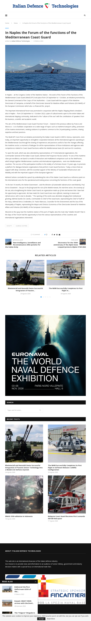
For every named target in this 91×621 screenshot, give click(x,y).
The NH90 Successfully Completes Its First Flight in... (66, 289)
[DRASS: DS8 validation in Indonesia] (24, 494)
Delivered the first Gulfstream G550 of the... (22, 589)
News (16, 23)
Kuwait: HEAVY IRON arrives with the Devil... (24, 602)
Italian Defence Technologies (21, 41)
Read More (51, 619)
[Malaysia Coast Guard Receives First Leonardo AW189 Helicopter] (67, 494)
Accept (41, 619)
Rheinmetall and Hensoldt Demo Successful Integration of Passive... (25, 289)
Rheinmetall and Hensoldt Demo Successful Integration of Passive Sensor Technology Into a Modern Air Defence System (24, 467)
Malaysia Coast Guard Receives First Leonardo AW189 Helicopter (66, 517)
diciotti (9, 226)
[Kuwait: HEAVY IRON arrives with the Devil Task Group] (7, 603)
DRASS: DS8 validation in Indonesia (19, 516)
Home (7, 23)
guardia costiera (21, 226)
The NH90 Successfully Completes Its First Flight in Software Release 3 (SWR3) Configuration (65, 467)
